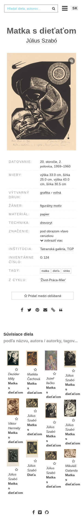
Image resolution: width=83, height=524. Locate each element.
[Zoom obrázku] (41, 101)
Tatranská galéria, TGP (57, 249)
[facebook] (34, 512)
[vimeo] (41, 512)
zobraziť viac (53, 240)
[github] (48, 512)
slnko (66, 271)
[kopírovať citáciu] (61, 310)
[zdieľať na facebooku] (22, 309)
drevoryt (46, 223)
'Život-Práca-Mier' (53, 280)
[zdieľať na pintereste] (37, 309)
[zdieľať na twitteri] (29, 309)
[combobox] (31, 8)
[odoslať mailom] (45, 310)
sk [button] (75, 8)
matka (45, 271)
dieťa (56, 271)
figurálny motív (51, 205)
